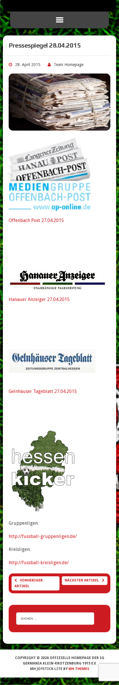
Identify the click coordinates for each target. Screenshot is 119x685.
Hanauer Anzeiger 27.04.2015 (39, 299)
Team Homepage (68, 64)
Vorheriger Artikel (28, 583)
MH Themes (78, 669)
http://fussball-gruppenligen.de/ (43, 536)
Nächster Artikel (82, 580)
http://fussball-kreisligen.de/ (39, 562)
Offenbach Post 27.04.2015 (36, 220)
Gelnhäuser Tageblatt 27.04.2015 (43, 391)
